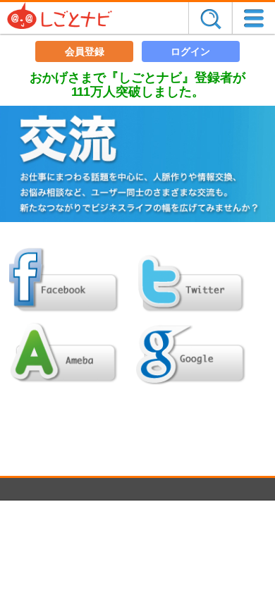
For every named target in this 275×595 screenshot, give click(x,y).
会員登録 (84, 51)
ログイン (190, 51)
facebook (63, 281)
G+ (190, 352)
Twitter (190, 281)
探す (210, 18)
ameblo (63, 352)
